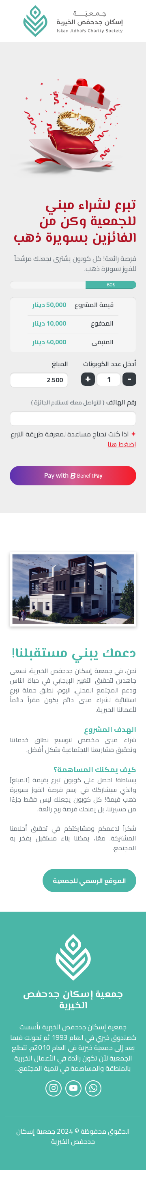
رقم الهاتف (83, 402)
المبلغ (60, 364)
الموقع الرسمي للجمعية (89, 880)
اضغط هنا (121, 444)
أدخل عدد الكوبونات (109, 364)
